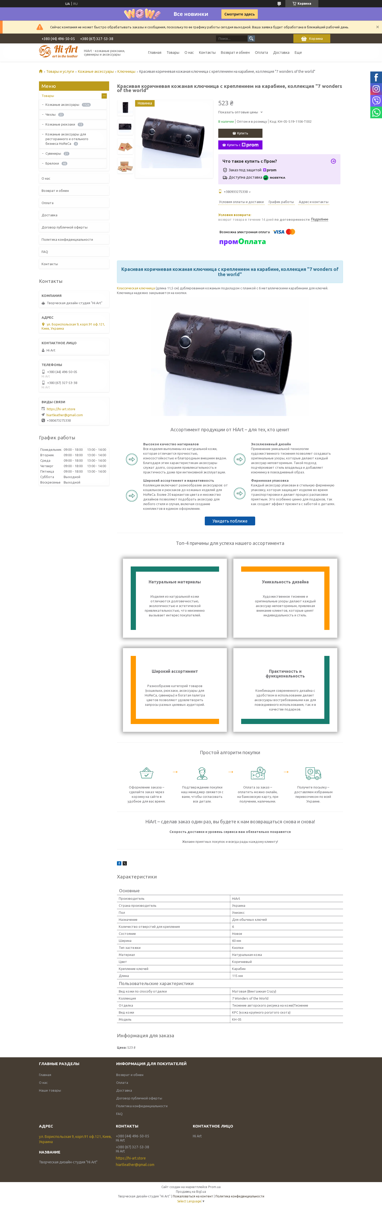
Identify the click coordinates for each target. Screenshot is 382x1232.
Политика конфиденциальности (67, 239)
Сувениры (53, 153)
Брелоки (52, 163)
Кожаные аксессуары (96, 71)
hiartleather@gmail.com (65, 415)
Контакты (207, 52)
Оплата (261, 52)
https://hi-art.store (61, 409)
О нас (189, 52)
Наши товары (50, 1090)
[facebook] (119, 864)
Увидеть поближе (230, 521)
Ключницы (126, 71)
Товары (173, 52)
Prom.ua (214, 1187)
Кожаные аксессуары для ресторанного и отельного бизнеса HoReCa (66, 138)
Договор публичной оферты (65, 227)
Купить (242, 133)
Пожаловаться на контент (193, 1196)
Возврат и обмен (235, 52)
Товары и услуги (60, 71)
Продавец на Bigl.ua (191, 1191)
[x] (125, 864)
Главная (154, 52)
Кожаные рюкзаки (60, 124)
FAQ (45, 251)
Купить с (233, 145)
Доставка (281, 52)
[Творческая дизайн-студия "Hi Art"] (58, 52)
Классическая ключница (136, 288)
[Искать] (251, 38)
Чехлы (50, 114)
